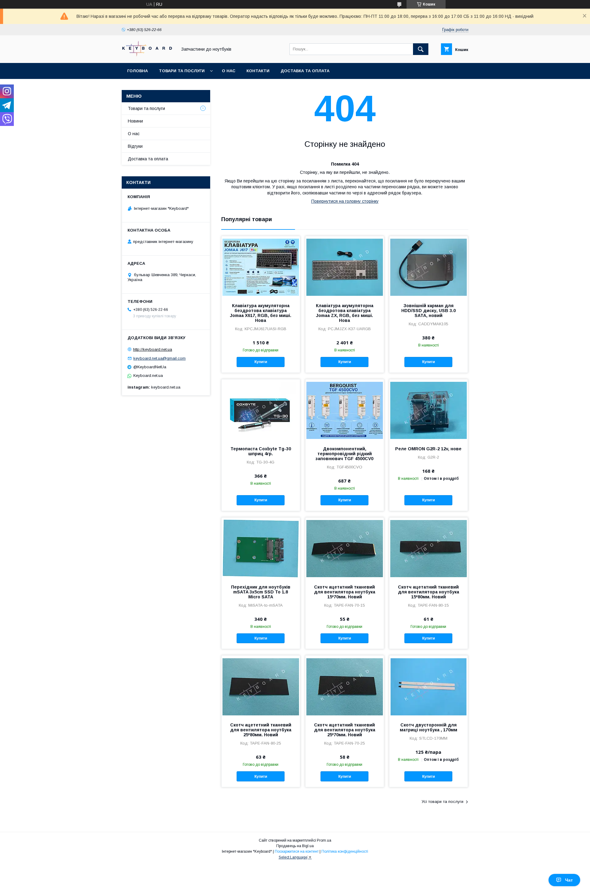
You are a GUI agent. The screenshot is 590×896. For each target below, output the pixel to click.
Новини (135, 121)
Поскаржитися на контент (297, 851)
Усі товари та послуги (442, 801)
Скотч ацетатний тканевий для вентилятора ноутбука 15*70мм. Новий (344, 592)
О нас (228, 70)
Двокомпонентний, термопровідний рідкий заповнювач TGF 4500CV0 (344, 453)
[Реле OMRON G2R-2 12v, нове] (428, 410)
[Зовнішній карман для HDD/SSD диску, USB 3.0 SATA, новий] (428, 267)
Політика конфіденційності (344, 851)
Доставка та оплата (305, 70)
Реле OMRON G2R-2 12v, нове (428, 448)
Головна (137, 70)
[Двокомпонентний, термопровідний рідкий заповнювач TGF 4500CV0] (344, 410)
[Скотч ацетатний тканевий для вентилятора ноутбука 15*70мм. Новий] (344, 548)
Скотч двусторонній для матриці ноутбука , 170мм (428, 727)
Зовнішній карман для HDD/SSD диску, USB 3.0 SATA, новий (428, 310)
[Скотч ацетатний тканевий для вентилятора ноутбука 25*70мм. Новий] (344, 686)
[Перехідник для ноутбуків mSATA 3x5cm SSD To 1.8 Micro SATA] (261, 548)
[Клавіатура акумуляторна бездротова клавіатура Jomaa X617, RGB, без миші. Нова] (261, 267)
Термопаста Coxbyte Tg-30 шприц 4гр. (260, 451)
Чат (569, 880)
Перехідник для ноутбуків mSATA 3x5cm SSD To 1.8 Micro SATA (260, 592)
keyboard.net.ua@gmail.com (159, 358)
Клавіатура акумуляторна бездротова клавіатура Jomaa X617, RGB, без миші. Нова (260, 313)
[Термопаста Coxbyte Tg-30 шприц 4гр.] (261, 410)
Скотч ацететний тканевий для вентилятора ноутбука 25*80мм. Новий (260, 729)
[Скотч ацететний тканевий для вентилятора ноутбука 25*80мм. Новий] (261, 686)
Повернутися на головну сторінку (345, 201)
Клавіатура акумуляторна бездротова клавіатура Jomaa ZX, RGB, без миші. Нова (344, 313)
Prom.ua (324, 840)
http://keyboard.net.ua (152, 349)
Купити (260, 362)
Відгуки (135, 146)
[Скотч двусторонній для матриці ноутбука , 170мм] (428, 686)
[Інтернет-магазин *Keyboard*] (148, 55)
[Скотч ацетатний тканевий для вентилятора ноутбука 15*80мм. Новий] (428, 548)
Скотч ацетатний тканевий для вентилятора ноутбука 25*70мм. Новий (344, 729)
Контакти (257, 70)
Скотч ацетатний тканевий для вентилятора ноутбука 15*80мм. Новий (428, 592)
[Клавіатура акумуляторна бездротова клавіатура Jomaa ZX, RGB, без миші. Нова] (344, 267)
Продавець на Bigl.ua (295, 846)
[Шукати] (420, 49)
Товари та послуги (182, 70)
